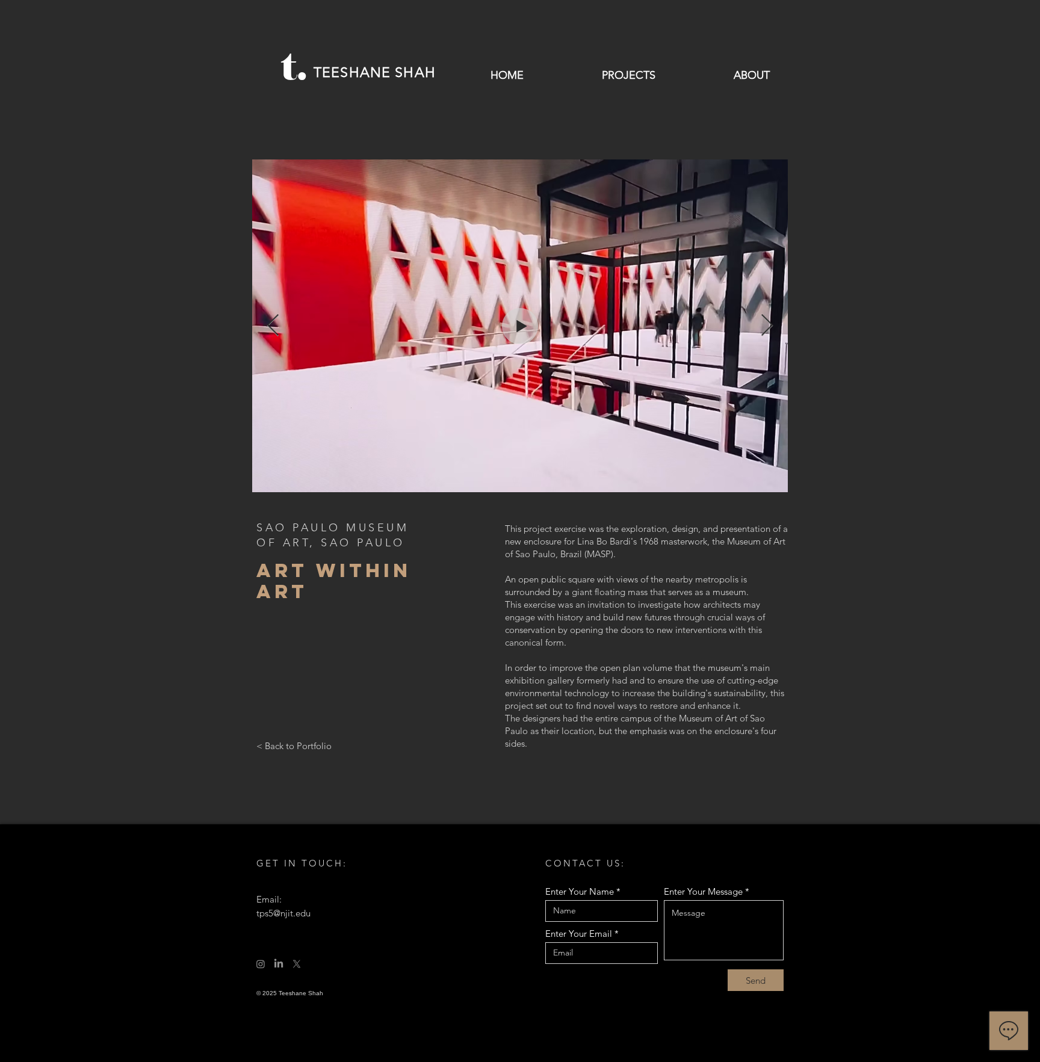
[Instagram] (260, 964)
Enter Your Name (579, 891)
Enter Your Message (703, 891)
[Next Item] (767, 326)
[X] (296, 964)
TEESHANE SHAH (375, 72)
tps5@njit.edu (283, 913)
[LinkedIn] (278, 964)
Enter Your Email (578, 933)
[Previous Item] (273, 326)
